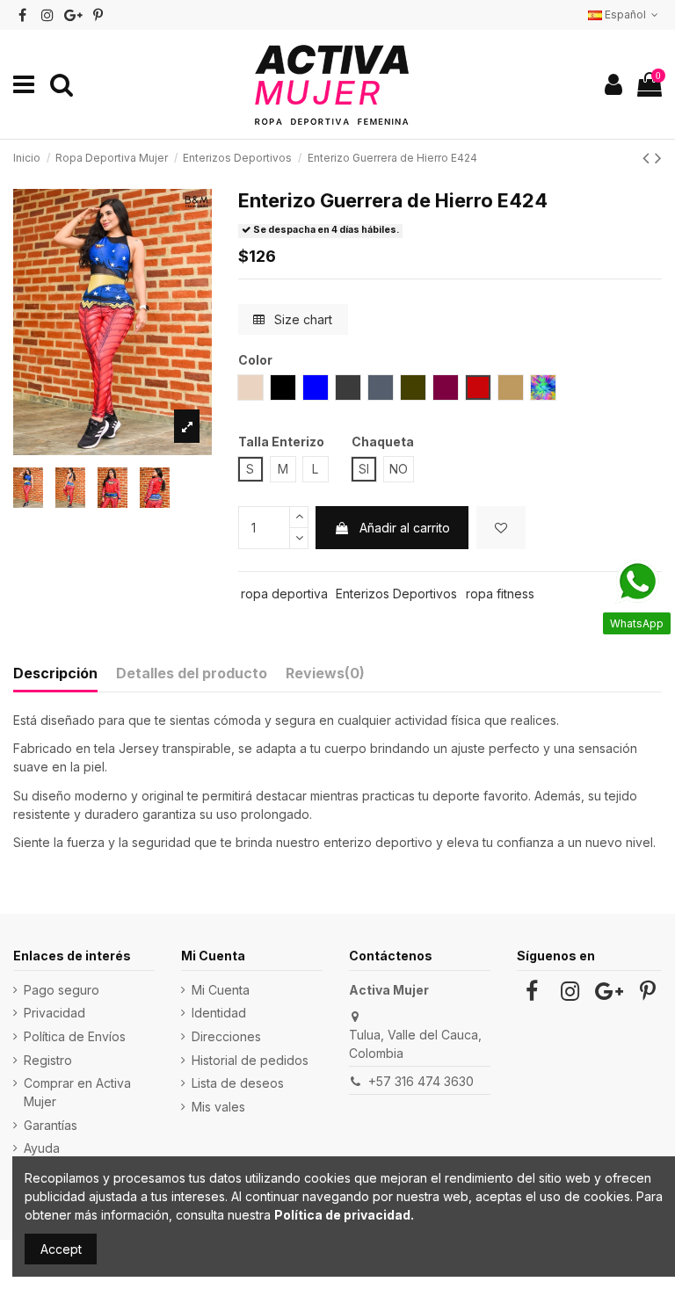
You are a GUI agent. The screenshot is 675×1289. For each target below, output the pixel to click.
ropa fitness (500, 593)
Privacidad (54, 1012)
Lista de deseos (238, 1082)
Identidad (219, 1012)
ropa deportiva (284, 593)
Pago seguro (61, 989)
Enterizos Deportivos (396, 593)
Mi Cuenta (221, 989)
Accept (61, 1249)
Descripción (55, 673)
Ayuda (42, 1148)
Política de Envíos (75, 1036)
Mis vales (218, 1106)
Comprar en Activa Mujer (77, 1092)
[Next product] (658, 158)
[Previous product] (648, 158)
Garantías (50, 1125)
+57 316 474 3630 (421, 1081)
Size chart (301, 319)
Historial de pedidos (250, 1060)
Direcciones (226, 1036)
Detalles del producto (191, 673)
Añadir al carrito (404, 527)
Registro (48, 1060)
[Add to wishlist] (501, 527)
